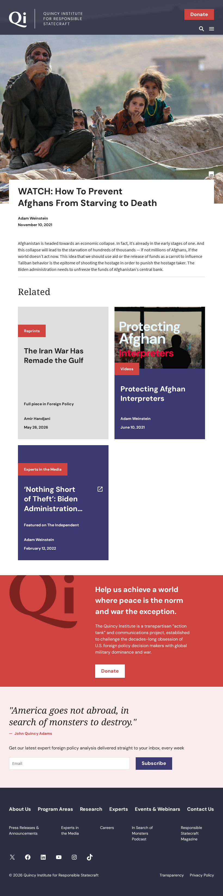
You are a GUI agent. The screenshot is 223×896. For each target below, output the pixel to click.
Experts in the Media (42, 469)
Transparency (172, 875)
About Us (20, 809)
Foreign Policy (60, 403)
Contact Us (200, 809)
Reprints (32, 330)
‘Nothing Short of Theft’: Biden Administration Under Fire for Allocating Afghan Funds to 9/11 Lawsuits (55, 499)
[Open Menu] (210, 29)
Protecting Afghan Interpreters (152, 393)
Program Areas (55, 809)
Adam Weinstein (33, 218)
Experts (118, 809)
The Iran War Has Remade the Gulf (53, 355)
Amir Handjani (37, 418)
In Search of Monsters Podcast (142, 833)
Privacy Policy (202, 875)
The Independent (63, 525)
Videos (126, 368)
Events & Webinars (157, 809)
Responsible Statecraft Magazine (191, 833)
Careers (107, 827)
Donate (199, 14)
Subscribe (154, 763)
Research (91, 809)
